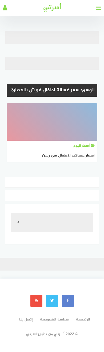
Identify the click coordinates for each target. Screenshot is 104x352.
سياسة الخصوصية (54, 319)
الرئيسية (83, 319)
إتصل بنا (26, 319)
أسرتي (52, 8)
